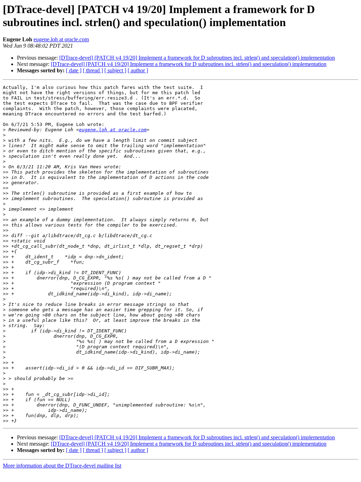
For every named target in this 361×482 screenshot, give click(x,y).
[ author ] (138, 70)
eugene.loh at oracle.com (61, 39)
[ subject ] (115, 70)
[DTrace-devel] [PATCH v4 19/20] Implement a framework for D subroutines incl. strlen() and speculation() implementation (197, 58)
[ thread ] (93, 70)
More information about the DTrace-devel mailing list (62, 466)
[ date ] (73, 70)
